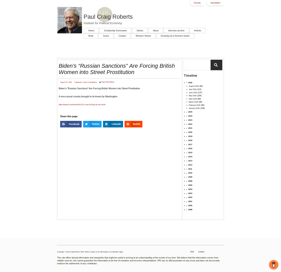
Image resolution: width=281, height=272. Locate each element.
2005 (190, 185)
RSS (192, 252)
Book (90, 36)
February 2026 (195, 105)
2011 (190, 169)
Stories (140, 30)
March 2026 (193, 102)
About (156, 30)
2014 (190, 157)
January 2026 (194, 108)
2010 (190, 173)
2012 (190, 165)
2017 (190, 145)
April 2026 (193, 99)
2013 (190, 161)
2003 (190, 193)
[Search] (216, 65)
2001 (190, 201)
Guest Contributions (90, 82)
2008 (190, 181)
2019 (190, 136)
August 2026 (194, 86)
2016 (190, 148)
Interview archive (176, 30)
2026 (190, 83)
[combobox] (197, 65)
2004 (190, 189)
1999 (190, 210)
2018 (190, 140)
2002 (190, 197)
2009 (190, 177)
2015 (190, 153)
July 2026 (193, 89)
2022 (190, 124)
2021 (190, 128)
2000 (190, 206)
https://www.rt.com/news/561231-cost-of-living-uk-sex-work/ (82, 105)
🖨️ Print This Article (106, 82)
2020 (190, 132)
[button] (71, 124)
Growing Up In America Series (175, 36)
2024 (190, 116)
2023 (190, 120)
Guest (106, 36)
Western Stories (143, 36)
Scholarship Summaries (115, 30)
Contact (122, 36)
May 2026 (193, 96)
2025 (190, 112)
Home (91, 30)
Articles (197, 30)
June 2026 (193, 93)
